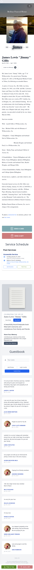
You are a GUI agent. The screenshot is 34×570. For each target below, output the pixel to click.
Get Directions (10, 267)
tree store (7, 217)
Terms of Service (21, 562)
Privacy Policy (12, 562)
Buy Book (17, 320)
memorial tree (12, 215)
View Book (8, 320)
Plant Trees (24, 267)
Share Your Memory (10, 343)
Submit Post (17, 371)
